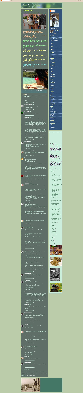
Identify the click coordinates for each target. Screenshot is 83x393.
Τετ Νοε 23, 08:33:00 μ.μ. (29, 278)
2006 (52, 241)
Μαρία (51, 68)
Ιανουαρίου (54, 234)
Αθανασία (27, 117)
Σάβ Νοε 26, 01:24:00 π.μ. (29, 360)
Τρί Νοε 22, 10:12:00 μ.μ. (29, 148)
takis (26, 157)
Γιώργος (51, 88)
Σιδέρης (51, 106)
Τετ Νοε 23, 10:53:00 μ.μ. (29, 302)
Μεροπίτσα (52, 65)
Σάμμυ (51, 43)
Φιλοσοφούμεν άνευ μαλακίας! (55, 36)
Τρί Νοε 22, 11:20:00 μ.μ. (29, 171)
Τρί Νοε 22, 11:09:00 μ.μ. (29, 155)
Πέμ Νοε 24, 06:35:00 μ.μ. (29, 354)
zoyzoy (26, 280)
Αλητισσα (27, 141)
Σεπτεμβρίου (54, 222)
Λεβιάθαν (52, 89)
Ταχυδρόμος (52, 104)
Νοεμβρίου (54, 174)
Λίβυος (51, 124)
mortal (26, 356)
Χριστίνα (51, 61)
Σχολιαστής (52, 103)
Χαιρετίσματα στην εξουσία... (55, 38)
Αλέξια (51, 59)
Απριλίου (53, 229)
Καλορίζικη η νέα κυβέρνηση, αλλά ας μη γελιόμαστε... (56, 197)
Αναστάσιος (52, 127)
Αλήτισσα (52, 50)
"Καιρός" (51, 117)
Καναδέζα (52, 52)
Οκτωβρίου (54, 221)
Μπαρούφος (52, 92)
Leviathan (27, 111)
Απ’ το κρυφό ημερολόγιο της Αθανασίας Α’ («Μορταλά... (55, 194)
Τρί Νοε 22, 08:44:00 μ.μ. (29, 102)
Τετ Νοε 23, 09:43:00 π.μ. (29, 200)
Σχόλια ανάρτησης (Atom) (30, 375)
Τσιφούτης (52, 95)
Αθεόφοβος (52, 85)
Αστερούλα (52, 64)
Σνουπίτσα (52, 55)
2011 (52, 171)
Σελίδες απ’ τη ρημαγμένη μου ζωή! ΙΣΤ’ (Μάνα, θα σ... (56, 176)
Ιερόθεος (52, 121)
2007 (52, 240)
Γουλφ (51, 81)
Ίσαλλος (51, 78)
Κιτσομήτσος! (52, 109)
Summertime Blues (28, 104)
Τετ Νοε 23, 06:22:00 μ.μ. (29, 271)
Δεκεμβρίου (54, 173)
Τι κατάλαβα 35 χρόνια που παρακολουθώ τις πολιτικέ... (56, 190)
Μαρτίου (53, 231)
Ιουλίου (53, 225)
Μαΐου (53, 228)
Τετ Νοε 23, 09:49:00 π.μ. (29, 216)
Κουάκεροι (52, 120)
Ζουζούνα (52, 53)
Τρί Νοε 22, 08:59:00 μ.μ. (29, 109)
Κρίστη (51, 46)
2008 (52, 238)
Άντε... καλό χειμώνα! (55, 201)
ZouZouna (27, 183)
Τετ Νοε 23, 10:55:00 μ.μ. (29, 310)
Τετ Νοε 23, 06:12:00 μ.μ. (29, 248)
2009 (52, 237)
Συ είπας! (52, 35)
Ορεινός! (52, 97)
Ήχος (51, 94)
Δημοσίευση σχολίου (26, 369)
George (26, 173)
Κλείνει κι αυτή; (54, 216)
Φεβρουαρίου (54, 232)
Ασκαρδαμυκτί (28, 5)
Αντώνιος (52, 126)
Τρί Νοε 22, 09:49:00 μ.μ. (29, 139)
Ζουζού (51, 47)
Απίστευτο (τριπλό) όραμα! (56, 200)
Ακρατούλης (52, 82)
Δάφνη (51, 56)
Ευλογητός (52, 91)
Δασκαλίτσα (52, 62)
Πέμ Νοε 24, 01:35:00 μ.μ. (29, 327)
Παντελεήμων (52, 123)
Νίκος (51, 107)
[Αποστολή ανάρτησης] (45, 91)
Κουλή (51, 71)
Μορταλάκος (52, 98)
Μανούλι (51, 49)
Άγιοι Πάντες (52, 115)
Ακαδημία (52, 114)
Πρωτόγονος (52, 101)
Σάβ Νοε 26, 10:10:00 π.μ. (29, 367)
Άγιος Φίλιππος (53, 118)
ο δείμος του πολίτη (29, 150)
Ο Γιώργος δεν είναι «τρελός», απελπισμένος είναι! (56, 214)
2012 (52, 170)
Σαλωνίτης (52, 100)
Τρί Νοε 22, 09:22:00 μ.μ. (29, 115)
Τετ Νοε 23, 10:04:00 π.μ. (29, 223)
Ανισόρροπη (52, 74)
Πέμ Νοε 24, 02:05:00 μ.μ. (29, 342)
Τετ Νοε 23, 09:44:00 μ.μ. (29, 289)
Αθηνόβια (52, 58)
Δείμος (51, 79)
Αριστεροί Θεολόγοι (53, 112)
